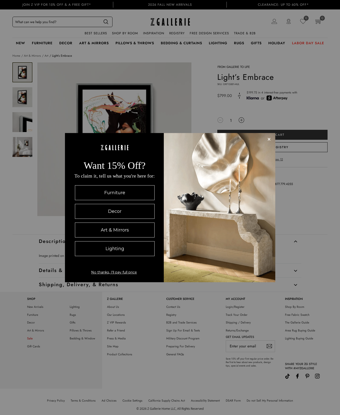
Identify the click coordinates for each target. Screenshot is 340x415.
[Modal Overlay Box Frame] (170, 207)
